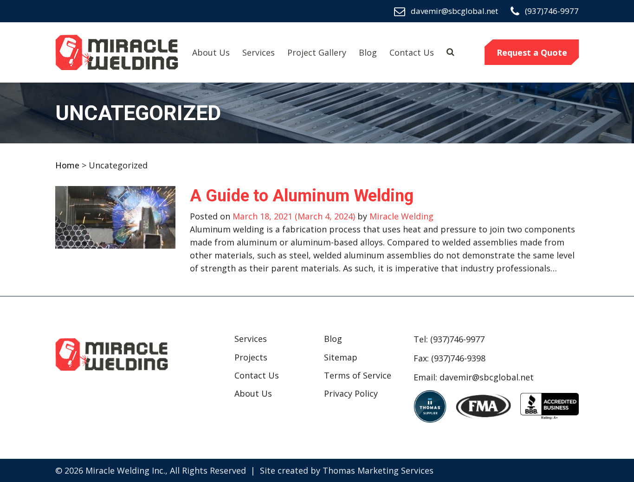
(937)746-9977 (457, 339)
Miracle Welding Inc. (125, 470)
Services (258, 52)
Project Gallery (316, 52)
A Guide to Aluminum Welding (302, 196)
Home (67, 165)
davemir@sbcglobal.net (487, 377)
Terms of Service (357, 375)
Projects (250, 357)
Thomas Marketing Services (378, 470)
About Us (211, 52)
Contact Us (411, 52)
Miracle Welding (400, 216)
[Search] (450, 51)
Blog (368, 52)
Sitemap (340, 357)
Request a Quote (532, 52)
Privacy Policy (351, 393)
